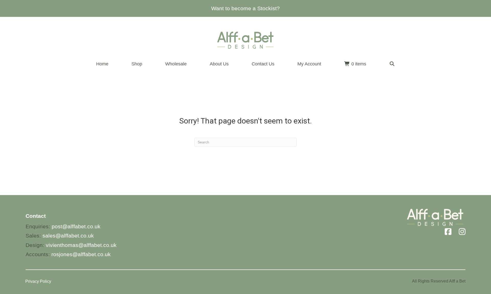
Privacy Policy (38, 281)
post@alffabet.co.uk (76, 226)
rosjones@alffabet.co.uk (81, 254)
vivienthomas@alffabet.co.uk (81, 245)
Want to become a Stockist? (245, 8)
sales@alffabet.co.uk (68, 236)
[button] (392, 64)
